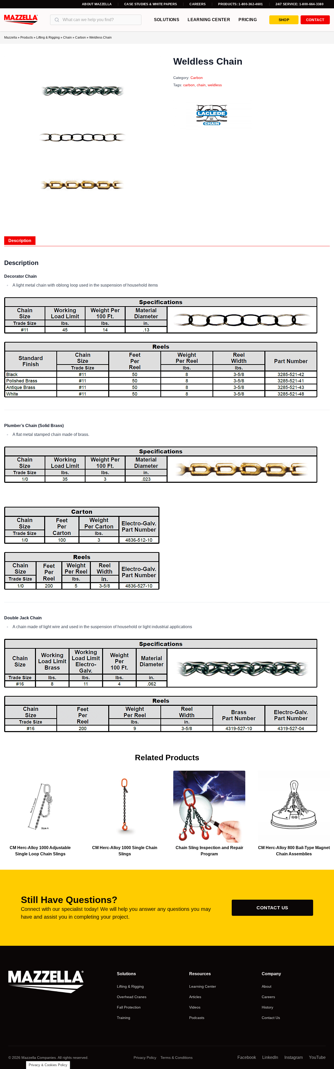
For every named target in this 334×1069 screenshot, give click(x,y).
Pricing (247, 19)
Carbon (80, 37)
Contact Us (272, 907)
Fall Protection (129, 1007)
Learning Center (209, 19)
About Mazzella (97, 4)
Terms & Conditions (176, 1057)
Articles (195, 997)
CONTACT (315, 20)
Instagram (293, 1057)
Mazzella (10, 37)
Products (26, 37)
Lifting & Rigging (48, 37)
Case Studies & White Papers (150, 4)
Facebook (246, 1057)
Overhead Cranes (131, 997)
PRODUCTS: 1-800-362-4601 (240, 4)
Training (123, 1018)
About (266, 986)
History (267, 1007)
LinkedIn (270, 1057)
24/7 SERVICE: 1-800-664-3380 (300, 4)
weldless (215, 85)
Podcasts (196, 1018)
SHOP (284, 20)
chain (201, 85)
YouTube (317, 1057)
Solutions (167, 19)
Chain (67, 37)
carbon (189, 85)
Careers (197, 4)
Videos (194, 1007)
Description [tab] (19, 240)
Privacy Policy (145, 1057)
